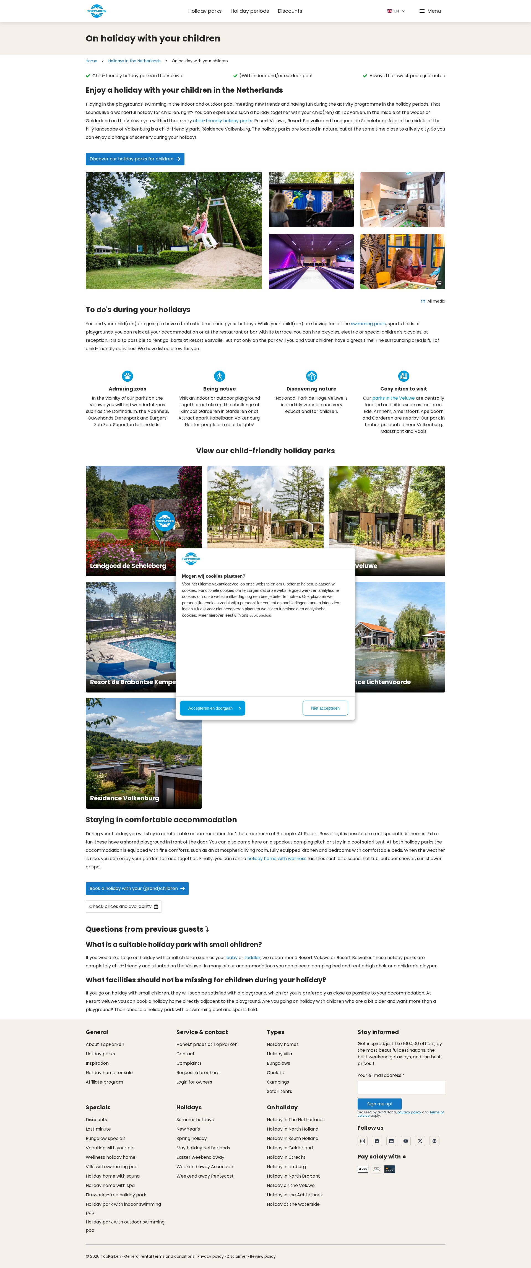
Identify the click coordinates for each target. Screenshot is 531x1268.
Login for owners (194, 1082)
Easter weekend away (200, 1157)
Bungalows (278, 1063)
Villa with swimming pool (112, 1166)
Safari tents (279, 1091)
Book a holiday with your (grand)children (134, 888)
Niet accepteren (325, 707)
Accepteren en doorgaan (210, 707)
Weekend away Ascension (204, 1166)
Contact (185, 1054)
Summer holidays (195, 1119)
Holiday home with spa (110, 1185)
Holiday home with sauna (113, 1176)
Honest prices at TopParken (207, 1044)
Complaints (189, 1063)
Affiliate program (104, 1082)
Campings (278, 1082)
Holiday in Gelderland (290, 1148)
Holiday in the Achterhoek (295, 1195)
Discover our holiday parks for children (131, 159)
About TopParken (105, 1044)
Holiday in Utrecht (286, 1157)
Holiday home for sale (109, 1072)
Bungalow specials (106, 1138)
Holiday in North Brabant (293, 1176)
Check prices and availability (120, 906)
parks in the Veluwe (393, 398)
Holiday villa (279, 1054)
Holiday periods (250, 10)
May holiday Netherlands (203, 1148)
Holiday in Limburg (286, 1166)
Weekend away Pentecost (205, 1176)
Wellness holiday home (111, 1157)
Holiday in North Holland (292, 1129)
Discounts (290, 10)
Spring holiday (191, 1138)
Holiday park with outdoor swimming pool (125, 1226)
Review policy (263, 1256)
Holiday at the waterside (293, 1204)
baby (232, 957)
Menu (434, 10)
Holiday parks (205, 10)
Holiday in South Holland (292, 1138)
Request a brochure (198, 1072)
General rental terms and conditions (159, 1256)
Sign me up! (379, 1104)
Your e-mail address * (381, 1075)
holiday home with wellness (276, 858)
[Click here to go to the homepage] (97, 11)
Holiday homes (283, 1044)
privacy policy (409, 1112)
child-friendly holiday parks (222, 121)
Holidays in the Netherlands (134, 61)
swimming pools (368, 324)
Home (91, 61)
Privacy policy (210, 1256)
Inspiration (97, 1063)
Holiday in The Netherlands (296, 1119)
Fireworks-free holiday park (116, 1195)
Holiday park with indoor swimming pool (123, 1208)
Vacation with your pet (110, 1148)
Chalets (275, 1072)
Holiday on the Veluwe (291, 1185)
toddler (252, 957)
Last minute (98, 1129)
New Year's (188, 1129)
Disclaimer (237, 1256)
